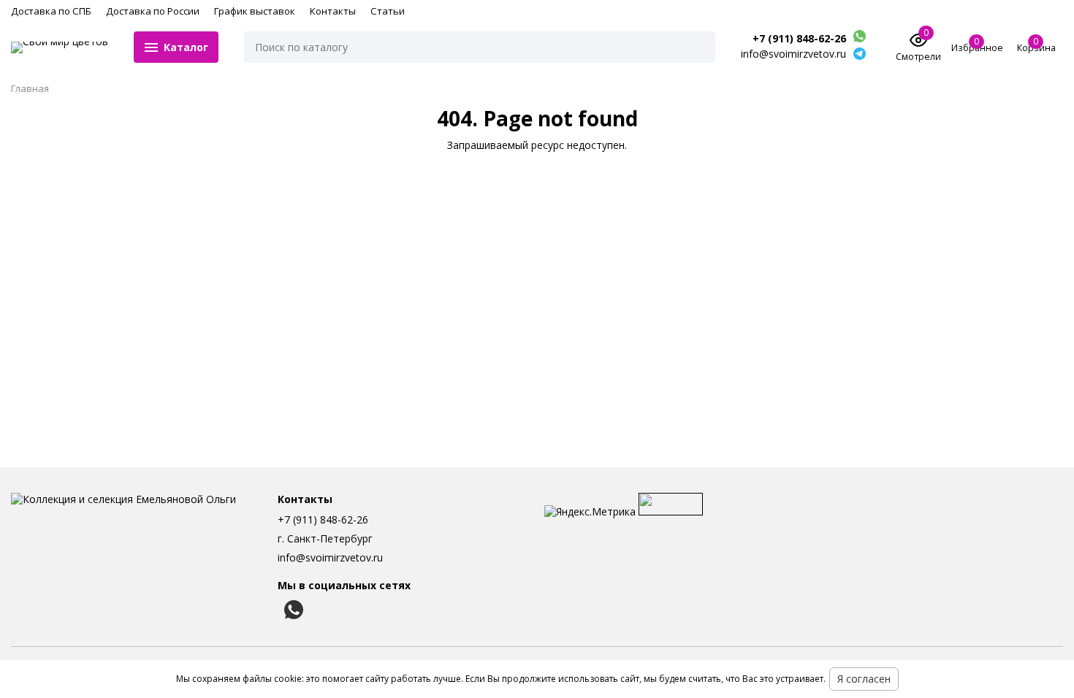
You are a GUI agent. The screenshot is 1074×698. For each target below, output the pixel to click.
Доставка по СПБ (51, 11)
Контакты (333, 11)
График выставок (254, 11)
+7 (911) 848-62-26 (799, 38)
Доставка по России (152, 11)
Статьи (387, 11)
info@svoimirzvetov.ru (330, 557)
